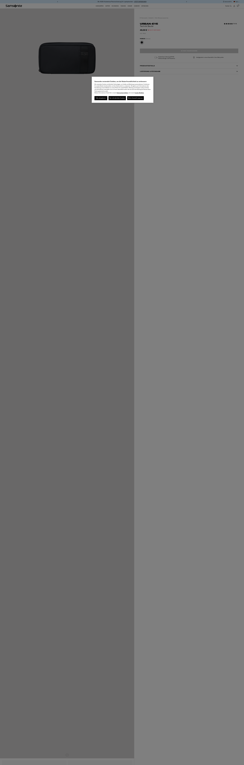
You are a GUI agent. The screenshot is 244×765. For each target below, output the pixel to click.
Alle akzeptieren (101, 98)
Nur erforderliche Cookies (117, 98)
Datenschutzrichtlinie (122, 93)
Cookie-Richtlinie (139, 93)
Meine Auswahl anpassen (135, 98)
